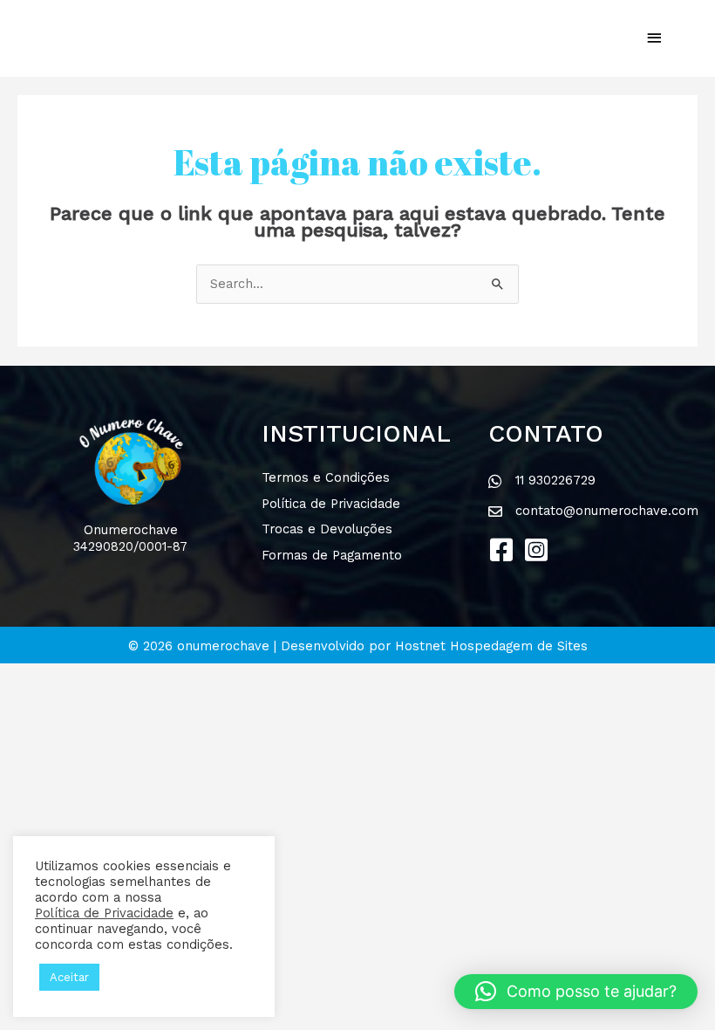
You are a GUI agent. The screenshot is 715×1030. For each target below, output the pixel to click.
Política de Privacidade (104, 913)
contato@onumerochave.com (606, 510)
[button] (501, 550)
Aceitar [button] (69, 977)
